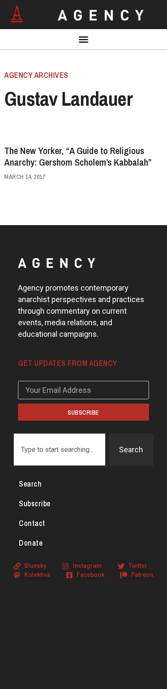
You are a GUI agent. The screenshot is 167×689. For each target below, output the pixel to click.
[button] (83, 39)
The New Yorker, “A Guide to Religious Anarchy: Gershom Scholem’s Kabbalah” (78, 156)
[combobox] (59, 450)
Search (30, 483)
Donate (30, 543)
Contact (32, 523)
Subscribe (35, 503)
